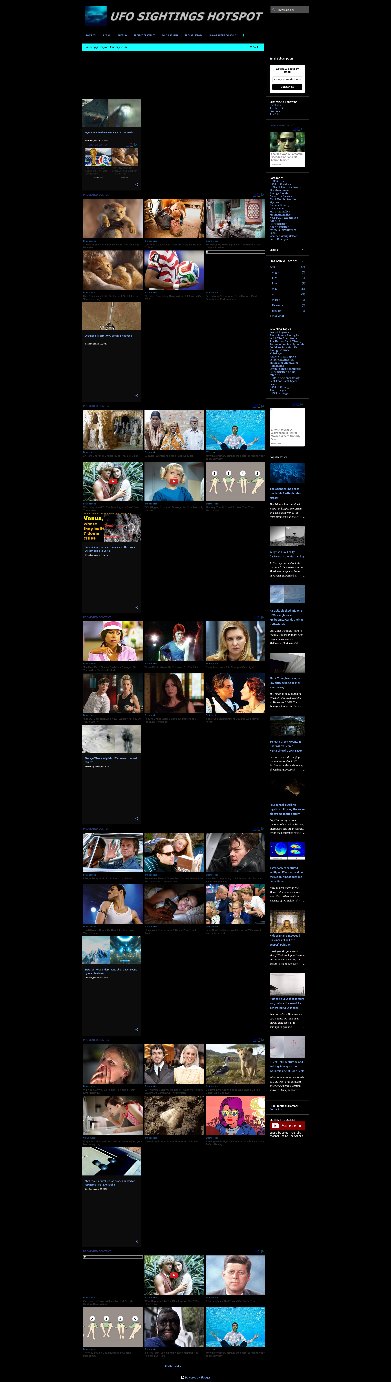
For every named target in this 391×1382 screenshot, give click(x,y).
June (274, 283)
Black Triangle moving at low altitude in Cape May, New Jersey (285, 683)
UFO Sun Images (280, 393)
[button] (137, 185)
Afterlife (275, 220)
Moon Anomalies (280, 214)
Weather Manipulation (283, 236)
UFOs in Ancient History (285, 377)
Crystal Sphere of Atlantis (285, 368)
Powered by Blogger (197, 1377)
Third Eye (276, 353)
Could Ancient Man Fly (284, 347)
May (274, 288)
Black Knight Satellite (283, 199)
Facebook (275, 105)
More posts (173, 1365)
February (277, 305)
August (276, 272)
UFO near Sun (278, 208)
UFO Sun (107, 35)
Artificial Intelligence (283, 229)
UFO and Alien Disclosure (222, 35)
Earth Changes (279, 239)
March (276, 299)
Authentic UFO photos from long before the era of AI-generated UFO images (287, 1003)
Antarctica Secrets (144, 35)
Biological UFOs (279, 350)
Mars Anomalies (280, 211)
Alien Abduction (279, 226)
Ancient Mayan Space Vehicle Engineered (283, 358)
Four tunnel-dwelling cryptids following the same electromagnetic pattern (287, 809)
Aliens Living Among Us (284, 335)
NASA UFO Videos (280, 184)
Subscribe (287, 86)
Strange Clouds (279, 193)
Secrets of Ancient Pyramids (287, 344)
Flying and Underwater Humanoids (284, 364)
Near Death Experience (284, 217)
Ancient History (193, 35)
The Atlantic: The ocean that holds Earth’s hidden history (285, 493)
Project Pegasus (279, 332)
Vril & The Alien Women (284, 338)
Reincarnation (278, 223)
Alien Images (278, 390)
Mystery (122, 35)
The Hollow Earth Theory (285, 341)
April (275, 294)
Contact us (276, 1109)
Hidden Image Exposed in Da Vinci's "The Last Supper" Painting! (285, 940)
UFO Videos (90, 35)
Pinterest (275, 111)
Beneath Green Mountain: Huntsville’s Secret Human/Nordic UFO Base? (286, 746)
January (276, 310)
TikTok (274, 114)
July (274, 277)
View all (255, 47)
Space (273, 232)
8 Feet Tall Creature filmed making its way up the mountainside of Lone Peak (287, 1066)
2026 (273, 266)
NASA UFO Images (281, 387)
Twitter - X (276, 108)
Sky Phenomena (170, 35)
